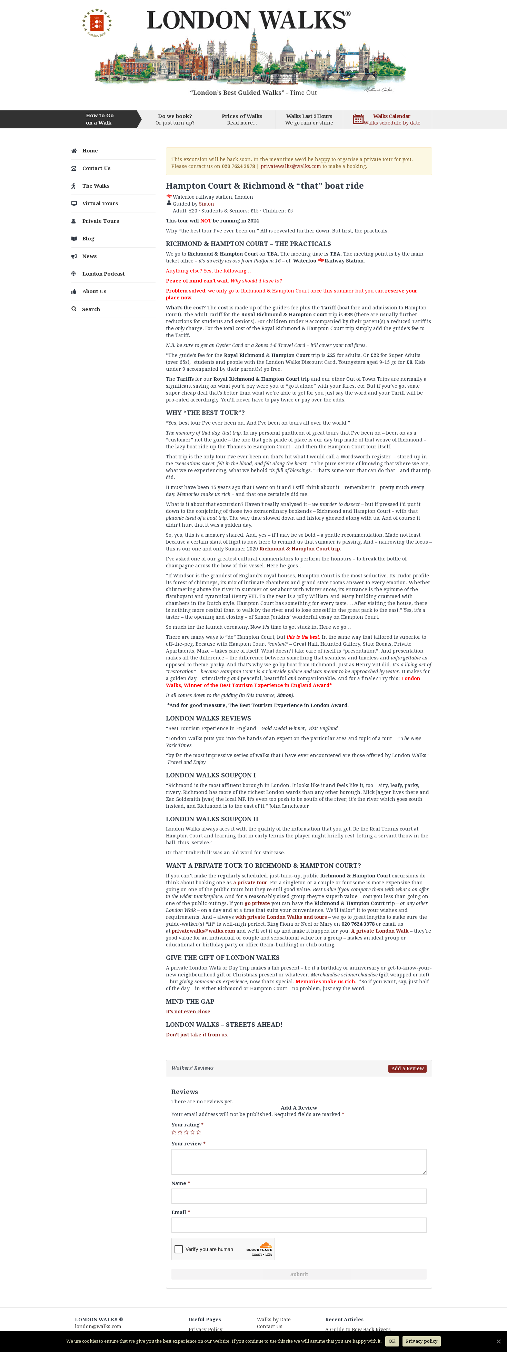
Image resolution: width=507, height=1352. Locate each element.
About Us (94, 291)
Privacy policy (422, 1341)
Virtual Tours (100, 203)
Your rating (187, 1124)
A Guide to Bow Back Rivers (358, 1329)
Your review (188, 1143)
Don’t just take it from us (196, 1034)
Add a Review (407, 1068)
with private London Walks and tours (281, 917)
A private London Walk (380, 931)
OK (392, 1341)
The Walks (96, 186)
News (89, 256)
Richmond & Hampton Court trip (299, 548)
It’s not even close (188, 1011)
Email (180, 1212)
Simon (206, 204)
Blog (88, 239)
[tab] (299, 1068)
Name (180, 1183)
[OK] (498, 1341)
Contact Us (96, 168)
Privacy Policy (205, 1329)
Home (90, 151)
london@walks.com (98, 1326)
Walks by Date (274, 1319)
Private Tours (100, 221)
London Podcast (103, 274)
